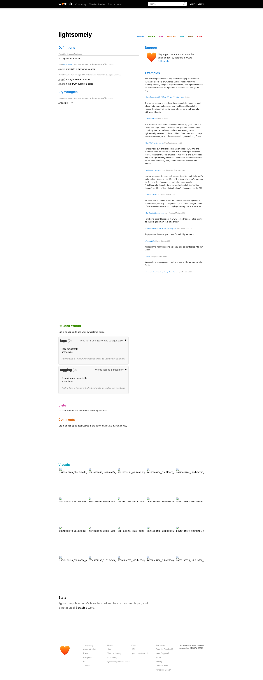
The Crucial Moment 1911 (155, 213)
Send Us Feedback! (164, 649)
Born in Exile (150, 241)
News (110, 645)
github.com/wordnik (140, 653)
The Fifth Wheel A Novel (154, 143)
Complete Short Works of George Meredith (160, 272)
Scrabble (81, 607)
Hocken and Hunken (153, 170)
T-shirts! (86, 665)
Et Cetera (160, 645)
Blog (109, 649)
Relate (151, 36)
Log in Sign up (197, 3)
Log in (61, 331)
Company (88, 645)
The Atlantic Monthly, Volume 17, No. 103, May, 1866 (165, 97)
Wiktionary (67, 64)
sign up (71, 331)
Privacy (159, 661)
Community (80, 4)
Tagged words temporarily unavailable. (74, 379)
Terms (158, 657)
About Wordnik (89, 649)
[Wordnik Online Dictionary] (65, 3)
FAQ (85, 661)
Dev (133, 645)
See (182, 36)
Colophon (87, 657)
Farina (148, 256)
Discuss (171, 36)
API (133, 649)
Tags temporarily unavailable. (70, 350)
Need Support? (162, 653)
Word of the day (97, 4)
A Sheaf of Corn (151, 118)
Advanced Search (163, 669)
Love (199, 36)
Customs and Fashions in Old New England (161, 228)
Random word (114, 4)
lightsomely (163, 60)
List (161, 36)
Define (140, 36)
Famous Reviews (151, 194)
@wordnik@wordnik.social (118, 661)
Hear (190, 36)
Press (85, 653)
